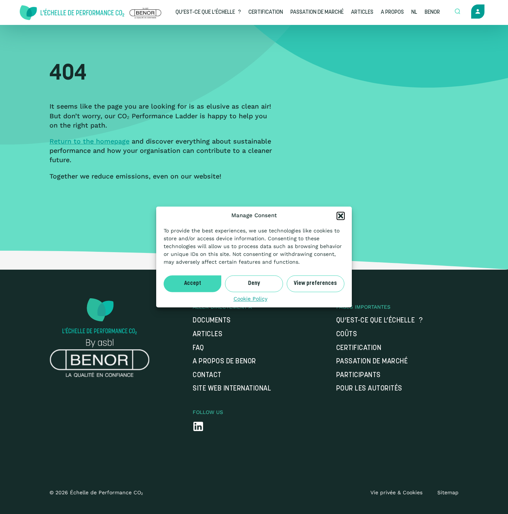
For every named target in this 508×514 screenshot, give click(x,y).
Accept (192, 283)
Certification (359, 348)
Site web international (232, 388)
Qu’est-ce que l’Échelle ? (379, 320)
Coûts (346, 334)
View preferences (315, 283)
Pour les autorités (369, 388)
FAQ (198, 348)
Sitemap (448, 492)
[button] (340, 215)
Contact (207, 375)
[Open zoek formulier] (457, 12)
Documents (212, 320)
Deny (254, 283)
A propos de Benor (224, 361)
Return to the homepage (89, 141)
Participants (358, 375)
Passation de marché (372, 361)
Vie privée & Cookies (396, 492)
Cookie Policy (250, 299)
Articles (207, 334)
